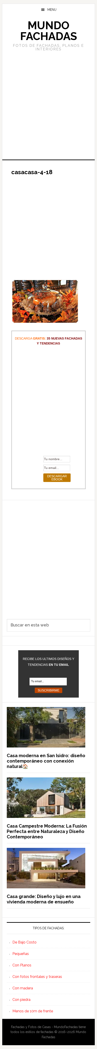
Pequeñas (20, 954)
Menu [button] (51, 9)
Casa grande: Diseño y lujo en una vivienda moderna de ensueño (44, 899)
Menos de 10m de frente (32, 1011)
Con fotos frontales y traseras (37, 977)
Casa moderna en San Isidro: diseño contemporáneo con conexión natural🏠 (46, 761)
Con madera (22, 988)
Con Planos (21, 965)
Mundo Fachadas (48, 31)
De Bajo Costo (24, 942)
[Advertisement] (48, 104)
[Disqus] (48, 556)
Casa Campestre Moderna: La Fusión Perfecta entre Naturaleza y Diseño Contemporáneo (47, 831)
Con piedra (21, 999)
